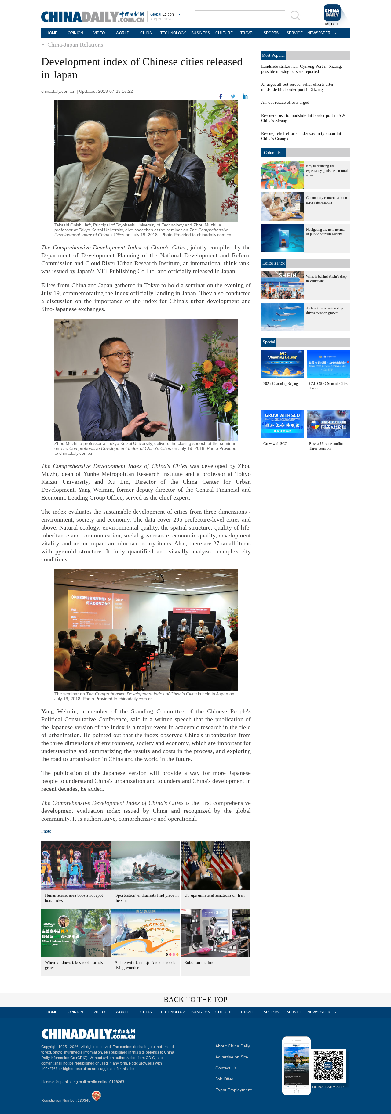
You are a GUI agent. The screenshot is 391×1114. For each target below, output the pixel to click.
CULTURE (224, 33)
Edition (162, 14)
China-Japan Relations (75, 44)
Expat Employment (233, 1089)
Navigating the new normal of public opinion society (325, 231)
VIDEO (99, 33)
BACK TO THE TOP (195, 1000)
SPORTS (271, 33)
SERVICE (295, 33)
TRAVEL (247, 33)
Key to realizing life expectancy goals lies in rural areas (327, 170)
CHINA (146, 33)
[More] (221, 99)
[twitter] (245, 98)
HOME (51, 33)
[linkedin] (233, 98)
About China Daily (232, 1045)
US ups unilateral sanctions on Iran (214, 895)
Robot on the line (199, 962)
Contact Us (226, 1067)
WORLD (123, 33)
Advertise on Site (231, 1056)
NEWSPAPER (318, 33)
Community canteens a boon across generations (326, 200)
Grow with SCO (275, 444)
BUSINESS (200, 33)
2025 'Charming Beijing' (280, 384)
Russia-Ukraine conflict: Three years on (326, 446)
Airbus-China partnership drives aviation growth (324, 310)
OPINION (75, 33)
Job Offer (224, 1078)
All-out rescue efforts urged (285, 102)
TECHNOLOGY (173, 33)
